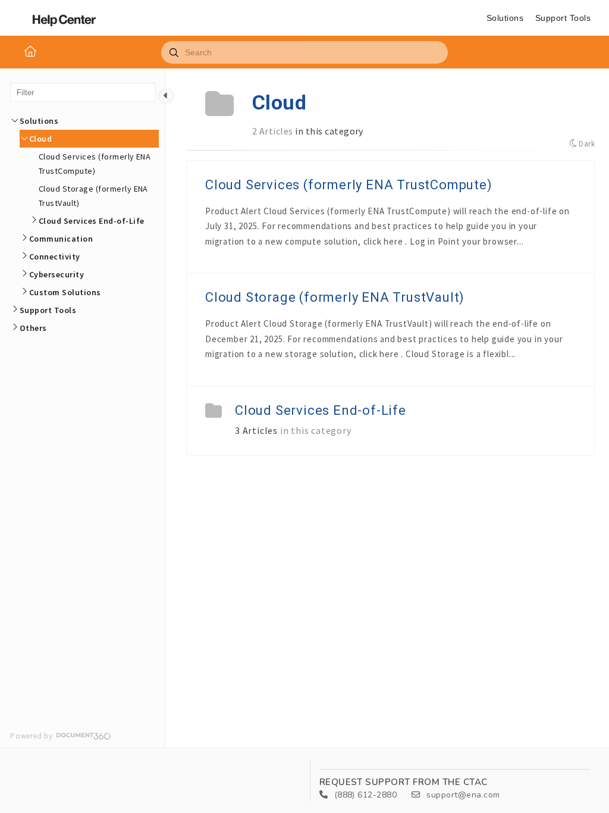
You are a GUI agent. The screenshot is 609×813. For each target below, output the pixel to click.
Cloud (40, 138)
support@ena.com (462, 795)
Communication (61, 238)
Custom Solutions (65, 292)
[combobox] (304, 52)
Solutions (504, 18)
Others (33, 328)
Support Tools (563, 18)
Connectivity (54, 256)
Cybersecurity (56, 274)
